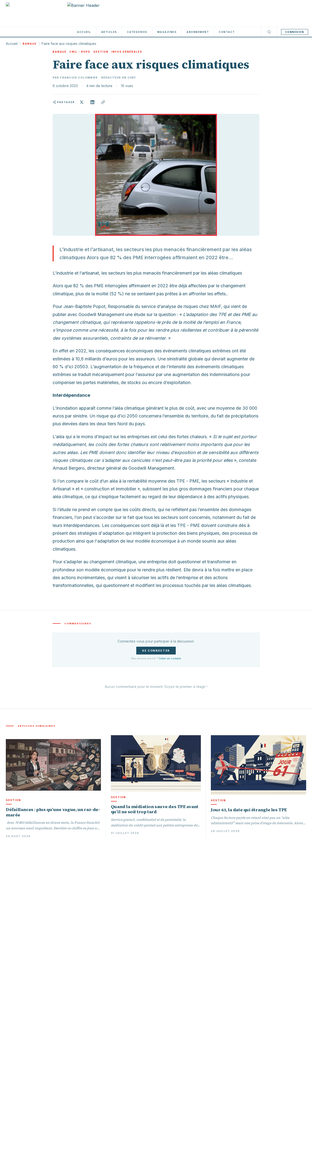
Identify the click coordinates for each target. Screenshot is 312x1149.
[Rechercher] (269, 32)
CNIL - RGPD (79, 51)
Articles (109, 31)
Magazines (167, 31)
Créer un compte (170, 658)
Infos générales (126, 51)
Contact (227, 31)
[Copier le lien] (103, 102)
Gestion (100, 51)
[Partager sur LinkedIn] (92, 102)
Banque (30, 43)
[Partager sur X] (82, 102)
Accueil (84, 31)
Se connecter (156, 650)
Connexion (294, 31)
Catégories (137, 31)
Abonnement (197, 31)
